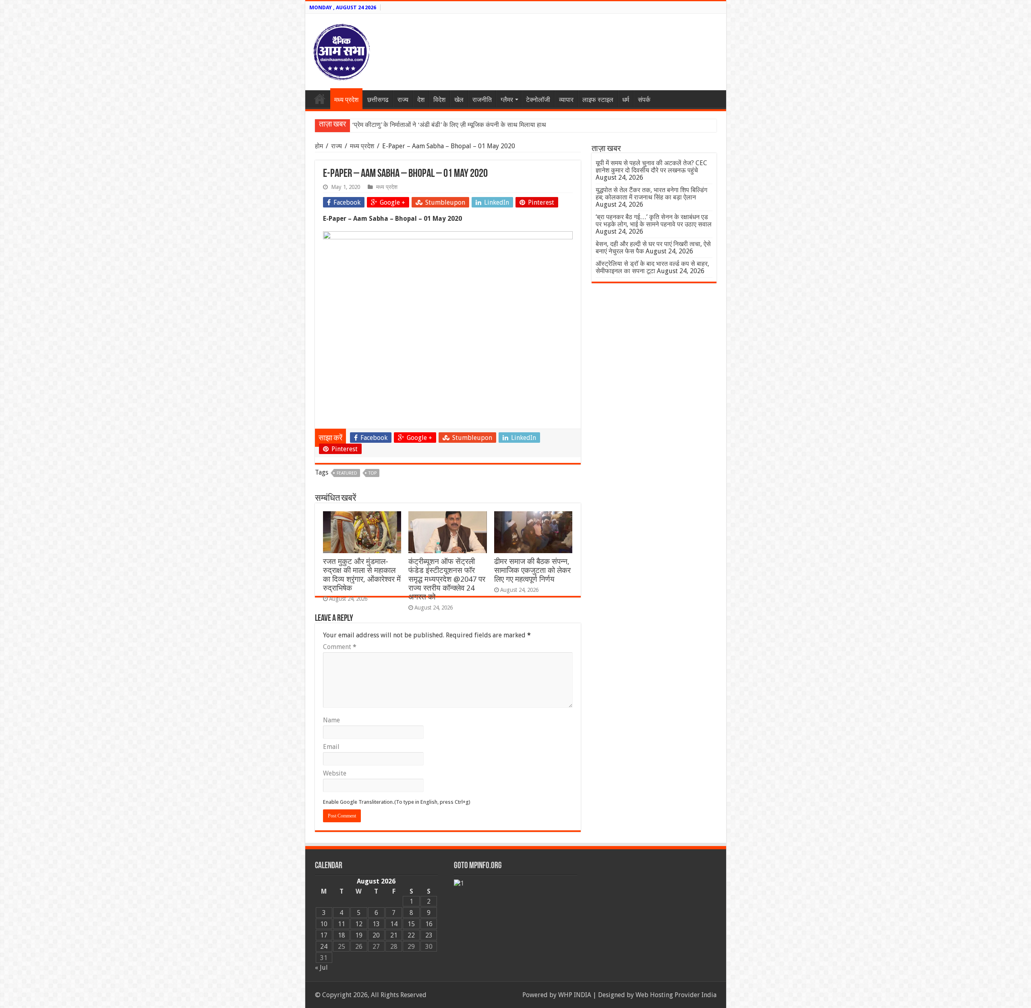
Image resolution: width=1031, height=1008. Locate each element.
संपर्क (644, 100)
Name (331, 720)
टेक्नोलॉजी (538, 100)
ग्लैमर (507, 100)
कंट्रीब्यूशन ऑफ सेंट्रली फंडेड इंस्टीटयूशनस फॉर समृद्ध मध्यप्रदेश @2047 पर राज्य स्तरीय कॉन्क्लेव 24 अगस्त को (446, 579)
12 (358, 924)
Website (334, 773)
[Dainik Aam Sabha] (341, 50)
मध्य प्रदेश (346, 100)
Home (319, 98)
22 (411, 935)
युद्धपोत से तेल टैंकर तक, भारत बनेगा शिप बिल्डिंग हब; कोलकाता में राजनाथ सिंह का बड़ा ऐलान (651, 193)
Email (331, 747)
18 (341, 935)
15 (411, 924)
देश (420, 100)
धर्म (625, 100)
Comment (339, 647)
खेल (459, 100)
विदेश (439, 100)
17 (323, 935)
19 (358, 935)
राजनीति (482, 100)
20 (376, 935)
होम (320, 146)
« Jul (321, 967)
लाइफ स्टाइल (597, 100)
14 (393, 924)
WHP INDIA (574, 995)
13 (376, 924)
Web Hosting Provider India (676, 995)
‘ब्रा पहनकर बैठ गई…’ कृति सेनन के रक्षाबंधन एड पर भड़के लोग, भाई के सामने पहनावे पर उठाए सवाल (654, 220)
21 (393, 935)
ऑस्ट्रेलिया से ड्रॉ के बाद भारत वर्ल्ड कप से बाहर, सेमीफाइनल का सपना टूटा (652, 267)
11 (341, 924)
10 (323, 924)
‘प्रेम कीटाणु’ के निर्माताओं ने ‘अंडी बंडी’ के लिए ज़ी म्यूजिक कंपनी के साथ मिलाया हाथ (449, 124)
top (373, 473)
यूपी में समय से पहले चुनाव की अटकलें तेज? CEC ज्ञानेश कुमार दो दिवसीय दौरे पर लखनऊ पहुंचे (651, 166)
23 (429, 935)
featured (347, 473)
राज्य (402, 100)
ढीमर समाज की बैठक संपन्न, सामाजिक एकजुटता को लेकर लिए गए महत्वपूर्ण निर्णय (532, 570)
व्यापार (566, 100)
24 (323, 946)
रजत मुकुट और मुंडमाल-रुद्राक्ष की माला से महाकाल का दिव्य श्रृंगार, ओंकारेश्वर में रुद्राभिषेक (362, 574)
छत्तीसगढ (378, 100)
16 (429, 924)
